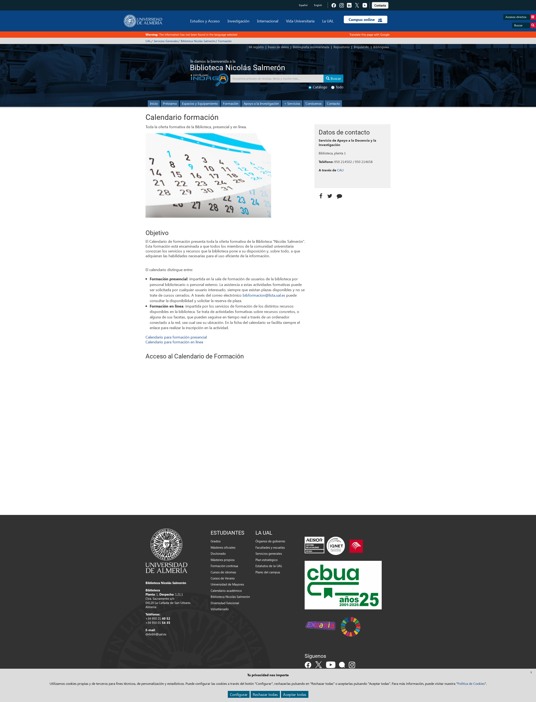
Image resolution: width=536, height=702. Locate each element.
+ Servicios (292, 103)
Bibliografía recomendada (311, 47)
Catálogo (320, 87)
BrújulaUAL (361, 47)
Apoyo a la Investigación (261, 103)
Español (303, 5)
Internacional (267, 20)
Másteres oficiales (223, 547)
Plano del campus (267, 572)
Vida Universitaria (300, 20)
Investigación (238, 20)
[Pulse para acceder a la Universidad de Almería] (166, 550)
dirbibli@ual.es (156, 634)
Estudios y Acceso (205, 20)
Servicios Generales (166, 41)
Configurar (238, 694)
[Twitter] (330, 195)
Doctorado (218, 553)
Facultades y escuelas (270, 547)
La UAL (328, 20)
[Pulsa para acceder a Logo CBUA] (343, 585)
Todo (339, 87)
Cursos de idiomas (223, 572)
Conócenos (313, 103)
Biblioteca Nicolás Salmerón (198, 41)
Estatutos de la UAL (268, 566)
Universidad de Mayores (227, 584)
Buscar (518, 25)
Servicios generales (268, 553)
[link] (380, 4)
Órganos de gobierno (270, 541)
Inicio (154, 103)
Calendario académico (226, 590)
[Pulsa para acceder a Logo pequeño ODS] (350, 626)
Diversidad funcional (225, 603)
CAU (340, 170)
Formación (225, 41)
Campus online (362, 19)
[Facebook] (321, 195)
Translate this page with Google (369, 34)
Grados (215, 541)
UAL (148, 41)
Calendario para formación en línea (174, 341)
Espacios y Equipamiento (200, 103)
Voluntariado (220, 609)
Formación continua (224, 566)
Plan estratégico (266, 560)
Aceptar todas (294, 694)
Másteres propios (222, 560)
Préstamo (170, 103)
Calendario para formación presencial (176, 337)
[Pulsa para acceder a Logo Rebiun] (356, 546)
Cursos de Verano (223, 578)
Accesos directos (515, 17)
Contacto (333, 103)
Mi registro (256, 47)
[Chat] (340, 195)
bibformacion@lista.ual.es (264, 295)
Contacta (380, 5)
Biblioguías (381, 47)
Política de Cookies (471, 683)
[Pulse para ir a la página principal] (142, 21)
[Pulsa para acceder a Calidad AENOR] (325, 546)
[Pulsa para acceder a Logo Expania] (320, 626)
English (318, 5)
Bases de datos (278, 47)
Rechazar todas (265, 694)
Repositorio (342, 47)
